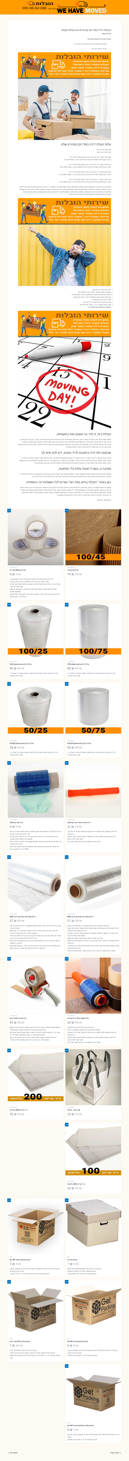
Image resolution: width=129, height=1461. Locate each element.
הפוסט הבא (12, 1453)
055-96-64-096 (34, 8)
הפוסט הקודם (115, 1453)
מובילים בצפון (106, 34)
